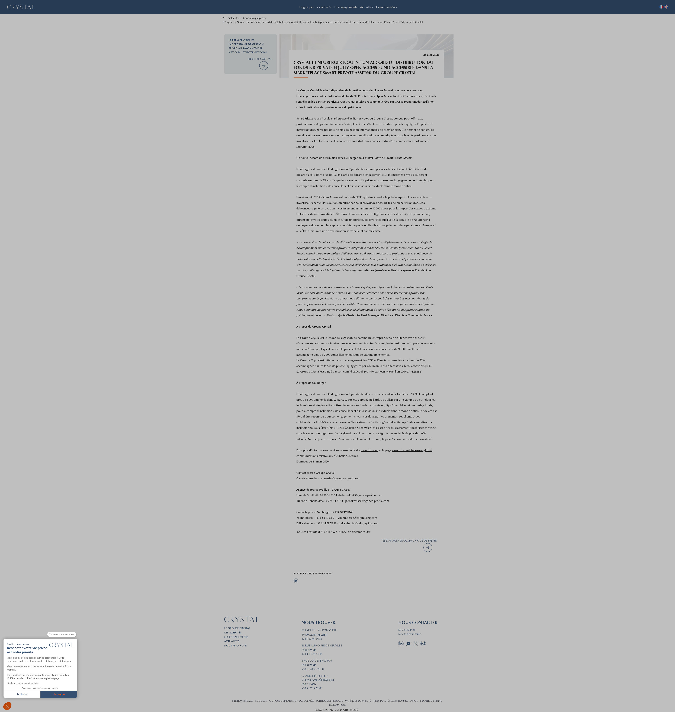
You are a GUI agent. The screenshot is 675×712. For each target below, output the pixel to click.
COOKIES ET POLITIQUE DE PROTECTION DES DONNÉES (284, 701)
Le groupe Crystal (237, 628)
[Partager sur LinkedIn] (313, 580)
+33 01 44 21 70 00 (313, 669)
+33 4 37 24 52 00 (312, 688)
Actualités (231, 641)
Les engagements (236, 637)
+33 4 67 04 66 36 (312, 639)
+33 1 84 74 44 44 (312, 654)
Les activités (233, 632)
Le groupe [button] (306, 7)
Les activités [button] (324, 7)
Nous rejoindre (235, 645)
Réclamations (337, 705)
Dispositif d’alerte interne (426, 701)
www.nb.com (369, 450)
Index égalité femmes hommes (390, 701)
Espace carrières (386, 7)
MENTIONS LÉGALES (242, 701)
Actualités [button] (366, 7)
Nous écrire (406, 630)
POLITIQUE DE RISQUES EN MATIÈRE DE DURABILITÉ (343, 701)
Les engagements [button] (345, 7)
